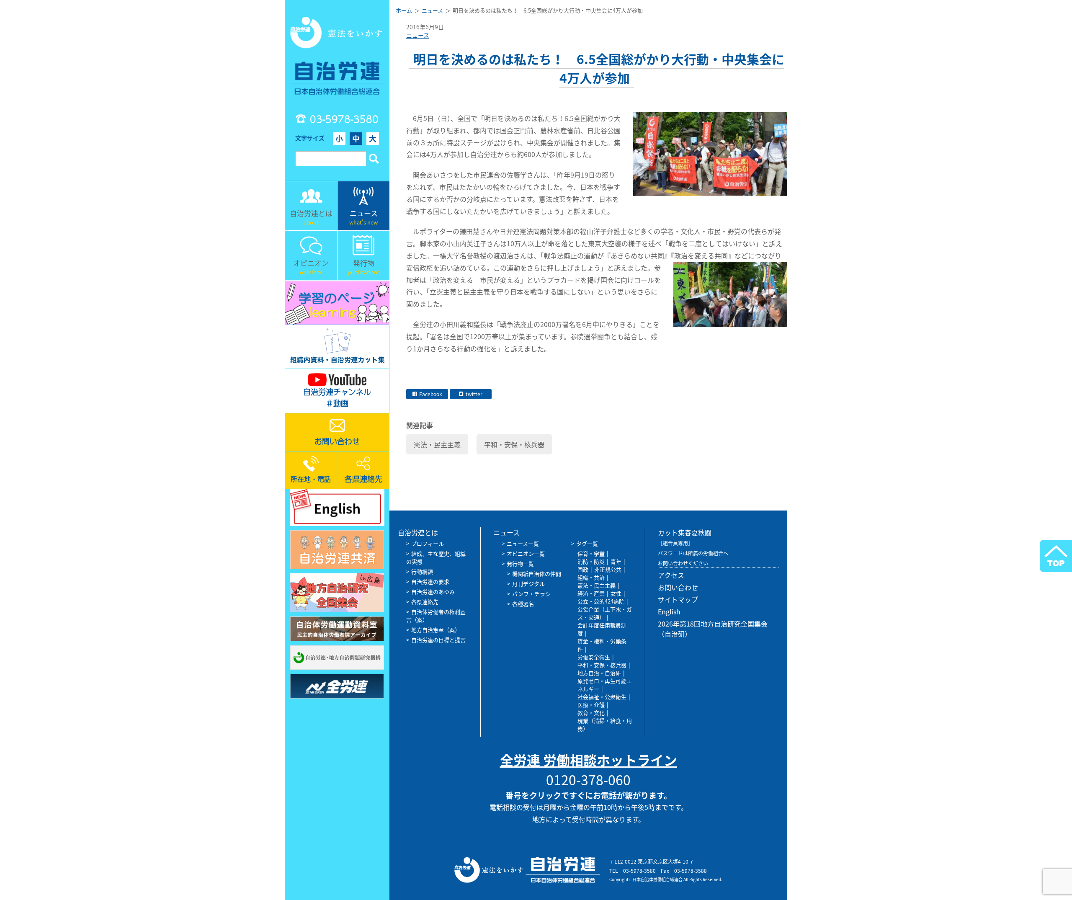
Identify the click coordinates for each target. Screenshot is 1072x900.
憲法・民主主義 (437, 444)
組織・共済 (591, 577)
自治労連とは (418, 532)
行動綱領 (422, 571)
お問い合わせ (678, 587)
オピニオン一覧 (526, 553)
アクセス (671, 575)
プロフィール (427, 543)
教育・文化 (591, 713)
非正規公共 (607, 569)
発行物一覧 (520, 563)
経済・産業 (591, 593)
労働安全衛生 (593, 657)
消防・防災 (591, 561)
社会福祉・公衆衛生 (601, 697)
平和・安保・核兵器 (514, 444)
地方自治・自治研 (599, 673)
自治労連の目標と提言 (438, 640)
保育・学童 (591, 553)
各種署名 (523, 604)
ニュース (417, 35)
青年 (616, 561)
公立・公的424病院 (600, 601)
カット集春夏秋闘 (684, 532)
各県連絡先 (424, 602)
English (669, 611)
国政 (582, 569)
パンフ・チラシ (531, 594)
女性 (616, 593)
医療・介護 (591, 705)
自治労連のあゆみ (433, 592)
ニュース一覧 (523, 543)
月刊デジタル (528, 584)
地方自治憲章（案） (435, 630)
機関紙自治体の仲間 (536, 574)
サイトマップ (678, 599)
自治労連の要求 (430, 581)
